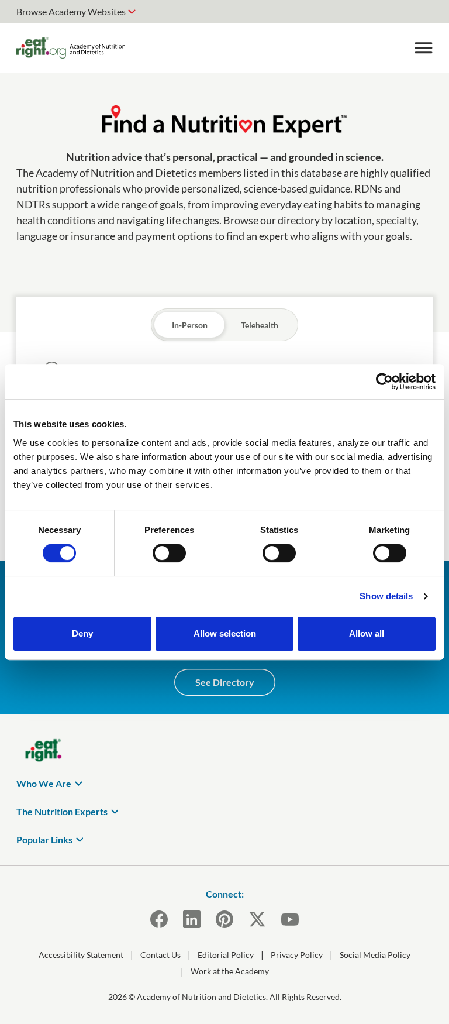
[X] (257, 919)
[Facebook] (159, 919)
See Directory (224, 682)
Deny (82, 633)
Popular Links (44, 839)
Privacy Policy (297, 955)
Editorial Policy (226, 955)
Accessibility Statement (81, 955)
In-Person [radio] (190, 325)
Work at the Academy (230, 971)
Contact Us (160, 955)
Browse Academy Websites (71, 11)
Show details (386, 596)
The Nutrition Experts (62, 811)
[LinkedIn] (191, 919)
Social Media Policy (375, 955)
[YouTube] (290, 919)
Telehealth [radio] (259, 325)
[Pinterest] (224, 919)
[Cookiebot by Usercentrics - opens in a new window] (384, 381)
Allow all (366, 633)
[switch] (169, 553)
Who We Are (43, 783)
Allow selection (225, 633)
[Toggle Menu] (423, 48)
